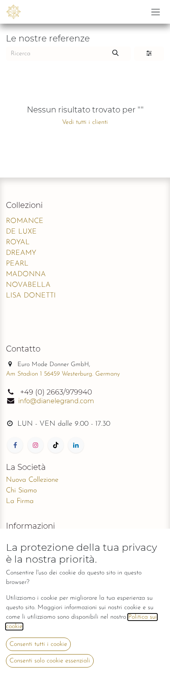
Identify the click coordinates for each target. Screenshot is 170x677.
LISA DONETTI (31, 295)
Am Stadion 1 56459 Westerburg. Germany (63, 374)
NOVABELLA (28, 285)
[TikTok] (56, 445)
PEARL (17, 263)
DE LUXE (21, 232)
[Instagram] (35, 445)
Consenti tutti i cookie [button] (38, 644)
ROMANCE (24, 221)
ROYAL (18, 242)
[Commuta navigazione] (155, 12)
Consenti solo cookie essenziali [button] (49, 661)
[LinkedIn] (76, 445)
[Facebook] (15, 445)
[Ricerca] (115, 54)
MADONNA (26, 274)
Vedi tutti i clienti (85, 122)
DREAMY (21, 253)
